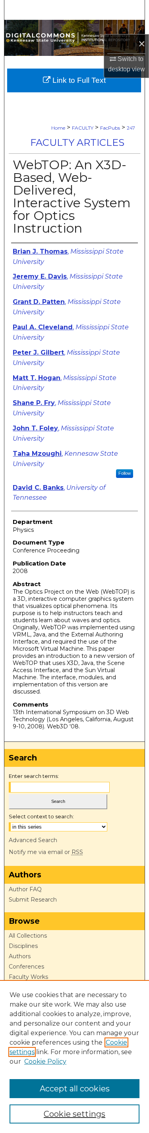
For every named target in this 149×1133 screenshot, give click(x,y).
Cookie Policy (45, 1061)
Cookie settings (74, 1114)
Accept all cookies (75, 1088)
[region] (74, 1056)
